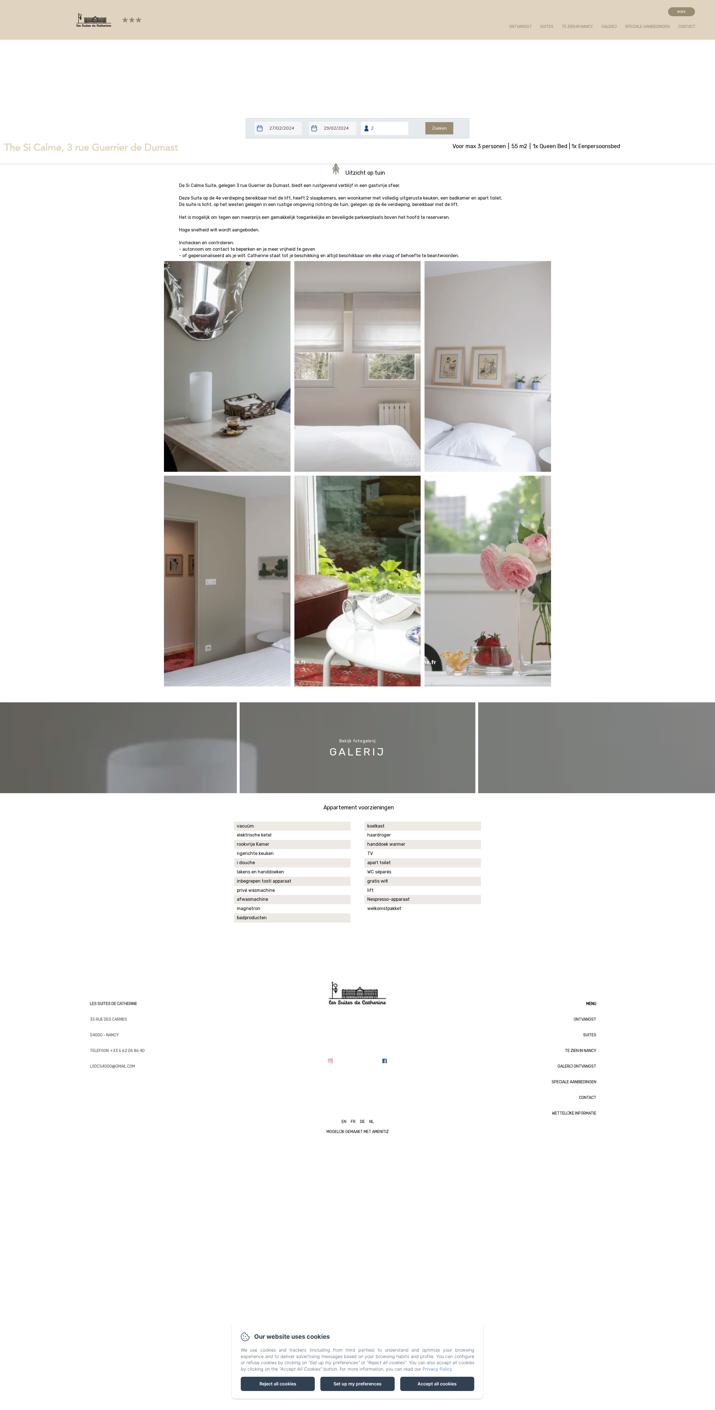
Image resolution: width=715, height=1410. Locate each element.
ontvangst (520, 26)
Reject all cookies (277, 1384)
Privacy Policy (437, 1369)
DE (362, 1121)
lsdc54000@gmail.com (112, 1066)
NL (371, 1121)
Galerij (609, 26)
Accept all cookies (437, 1384)
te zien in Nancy (577, 26)
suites (546, 26)
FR (353, 1121)
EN (344, 1121)
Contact (686, 26)
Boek (681, 12)
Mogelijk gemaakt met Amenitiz (357, 1131)
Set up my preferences (357, 1384)
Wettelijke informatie (574, 1113)
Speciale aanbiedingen (647, 26)
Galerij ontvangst (576, 1066)
